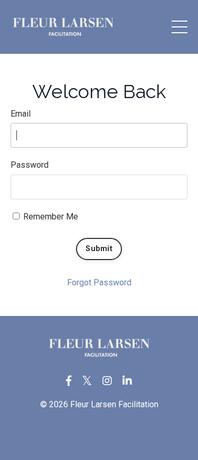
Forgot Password (99, 282)
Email (21, 114)
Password (30, 165)
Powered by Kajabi (99, 443)
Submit (99, 248)
